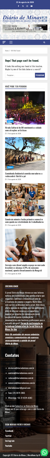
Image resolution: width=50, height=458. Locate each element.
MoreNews (32, 455)
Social (10, 259)
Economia (11, 213)
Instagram (9, 440)
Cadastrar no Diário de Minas (26, 406)
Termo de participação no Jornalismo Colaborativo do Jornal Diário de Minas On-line (24, 326)
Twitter (8, 435)
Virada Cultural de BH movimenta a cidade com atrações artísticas (25, 107)
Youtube (8, 445)
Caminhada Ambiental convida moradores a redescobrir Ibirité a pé (25, 153)
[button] (4, 42)
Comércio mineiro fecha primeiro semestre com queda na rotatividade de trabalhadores (25, 199)
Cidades (10, 121)
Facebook (9, 430)
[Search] (44, 42)
